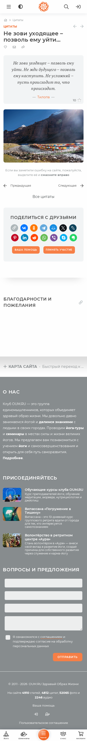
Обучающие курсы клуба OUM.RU (54, 490)
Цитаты (10, 26)
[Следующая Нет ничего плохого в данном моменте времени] (82, 26)
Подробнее (13, 458)
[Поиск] (66, 6)
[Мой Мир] (53, 228)
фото (68, 693)
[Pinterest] (15, 237)
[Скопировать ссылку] (14, 228)
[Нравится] (79, 100)
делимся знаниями (56, 422)
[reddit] (34, 237)
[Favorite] (5, 47)
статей (31, 693)
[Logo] (43, 6)
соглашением (51, 637)
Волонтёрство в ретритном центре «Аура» (49, 537)
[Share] (23, 47)
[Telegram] (43, 228)
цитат (50, 693)
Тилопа (43, 97)
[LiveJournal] (73, 228)
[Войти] (78, 6)
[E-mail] (14, 47)
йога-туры (75, 428)
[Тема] (20, 6)
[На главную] (5, 20)
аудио (43, 697)
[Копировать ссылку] (80, 302)
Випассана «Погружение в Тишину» (48, 511)
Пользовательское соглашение (43, 723)
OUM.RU (35, 684)
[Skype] (63, 237)
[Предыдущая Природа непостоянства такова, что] (75, 26)
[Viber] (54, 237)
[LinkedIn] (24, 237)
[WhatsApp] (44, 237)
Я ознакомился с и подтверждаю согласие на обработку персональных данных (43, 641)
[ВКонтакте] (24, 228)
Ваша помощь (43, 705)
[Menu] (9, 6)
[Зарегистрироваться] (47, 714)
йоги (23, 446)
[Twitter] (63, 228)
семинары (15, 434)
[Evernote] (73, 237)
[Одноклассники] (34, 228)
